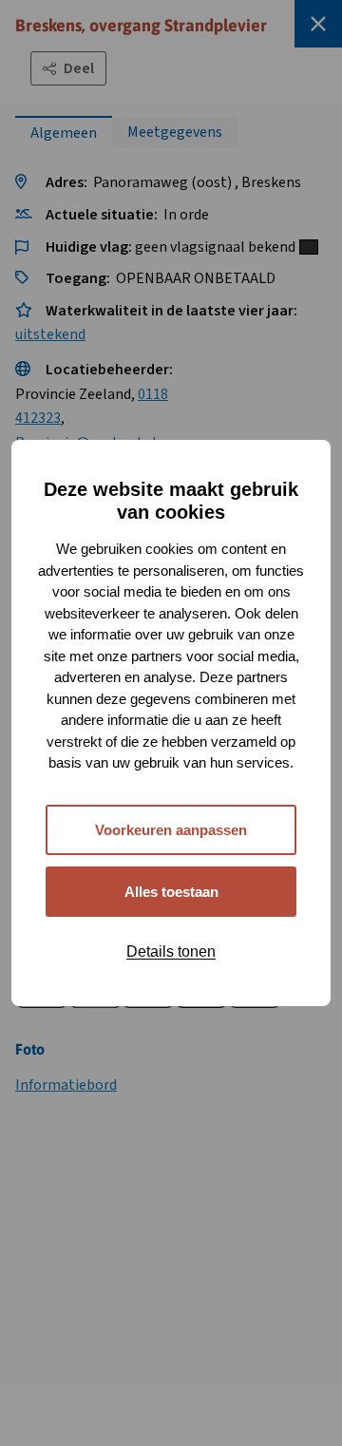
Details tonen (171, 951)
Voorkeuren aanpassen (171, 830)
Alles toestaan (171, 892)
